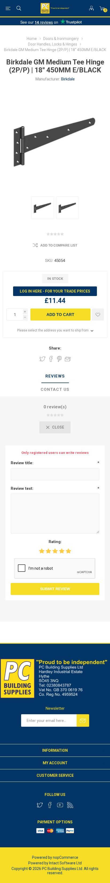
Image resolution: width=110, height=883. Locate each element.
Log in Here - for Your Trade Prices (55, 291)
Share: (55, 348)
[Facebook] (50, 805)
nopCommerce (65, 857)
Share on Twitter (42, 359)
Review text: (22, 488)
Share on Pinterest (59, 359)
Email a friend (68, 359)
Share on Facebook (51, 359)
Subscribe (83, 720)
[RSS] (70, 805)
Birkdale (68, 79)
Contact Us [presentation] (55, 389)
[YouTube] (60, 805)
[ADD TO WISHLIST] (98, 315)
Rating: (55, 541)
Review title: (22, 463)
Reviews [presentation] (55, 376)
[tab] (55, 376)
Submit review (55, 589)
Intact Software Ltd (65, 863)
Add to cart (60, 314)
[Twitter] (40, 805)
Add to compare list (58, 245)
